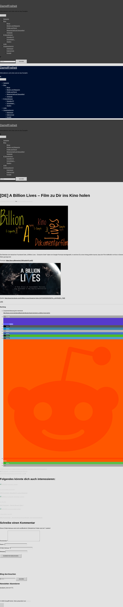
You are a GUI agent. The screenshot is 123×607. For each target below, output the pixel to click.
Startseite (6, 19)
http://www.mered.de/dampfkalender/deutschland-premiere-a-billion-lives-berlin (26, 313)
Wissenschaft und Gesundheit (15, 30)
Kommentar (4, 540)
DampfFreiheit (8, 5)
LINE (1, 301)
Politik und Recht (12, 28)
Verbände (9, 32)
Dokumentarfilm (21, 469)
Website (2, 551)
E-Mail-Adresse (5, 548)
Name (2, 544)
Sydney (28, 601)
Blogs (8, 23)
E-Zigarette (35, 469)
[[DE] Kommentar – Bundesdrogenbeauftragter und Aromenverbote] (10, 509)
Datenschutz (10, 51)
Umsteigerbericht (8, 46)
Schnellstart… (11, 39)
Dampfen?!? (10, 37)
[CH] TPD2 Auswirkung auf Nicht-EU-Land (12, 473)
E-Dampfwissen (8, 35)
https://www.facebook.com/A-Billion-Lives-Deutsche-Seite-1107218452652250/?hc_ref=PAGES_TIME (35, 298)
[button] (1, 57)
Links (5, 44)
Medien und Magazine (13, 26)
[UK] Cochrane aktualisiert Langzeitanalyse (13, 493)
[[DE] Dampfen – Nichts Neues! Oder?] (12, 496)
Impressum (10, 48)
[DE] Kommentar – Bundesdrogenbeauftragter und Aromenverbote (21, 517)
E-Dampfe (29, 469)
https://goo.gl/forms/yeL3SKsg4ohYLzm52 (19, 260)
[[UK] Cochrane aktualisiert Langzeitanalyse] (9, 484)
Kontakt (9, 53)
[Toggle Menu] (3, 15)
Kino (45, 469)
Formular (41, 469)
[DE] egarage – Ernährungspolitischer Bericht (14, 471)
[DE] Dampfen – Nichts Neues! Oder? (12, 505)
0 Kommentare (29, 201)
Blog (4, 21)
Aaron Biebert (12, 469)
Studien (9, 41)
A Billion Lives (4, 469)
